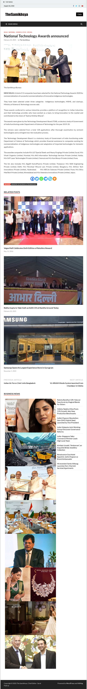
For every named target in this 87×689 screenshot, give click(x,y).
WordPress (70, 683)
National (12, 32)
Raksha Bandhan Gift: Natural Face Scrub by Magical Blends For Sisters (68, 402)
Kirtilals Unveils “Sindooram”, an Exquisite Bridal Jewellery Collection (69, 447)
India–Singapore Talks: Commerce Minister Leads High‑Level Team (67, 438)
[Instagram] (79, 6)
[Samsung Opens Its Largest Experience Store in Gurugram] (43, 365)
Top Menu (9, 2)
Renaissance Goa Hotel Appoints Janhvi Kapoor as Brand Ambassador (67, 456)
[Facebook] (73, 6)
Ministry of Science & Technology (23, 184)
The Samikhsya (25, 40)
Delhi (5, 32)
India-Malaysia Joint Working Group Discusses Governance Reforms (68, 429)
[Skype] (50, 179)
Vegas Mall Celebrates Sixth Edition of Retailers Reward (28, 248)
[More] (55, 179)
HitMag (80, 683)
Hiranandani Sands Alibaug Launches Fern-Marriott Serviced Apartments (67, 466)
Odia (79, 14)
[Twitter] (76, 6)
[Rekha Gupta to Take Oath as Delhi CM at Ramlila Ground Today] (43, 305)
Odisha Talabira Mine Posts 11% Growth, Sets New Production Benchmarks (67, 411)
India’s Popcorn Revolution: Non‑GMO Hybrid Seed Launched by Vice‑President (68, 420)
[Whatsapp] (41, 179)
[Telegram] (46, 179)
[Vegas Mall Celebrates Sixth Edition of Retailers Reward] (43, 245)
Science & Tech (21, 32)
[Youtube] (82, 6)
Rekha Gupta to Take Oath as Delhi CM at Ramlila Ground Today (31, 308)
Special (29, 32)
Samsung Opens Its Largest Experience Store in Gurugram (28, 368)
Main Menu (13, 24)
